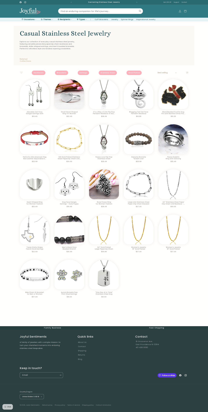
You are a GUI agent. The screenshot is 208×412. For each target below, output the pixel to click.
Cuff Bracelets (101, 19)
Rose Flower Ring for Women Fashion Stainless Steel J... (104, 203)
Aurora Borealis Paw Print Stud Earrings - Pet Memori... (69, 293)
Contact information (103, 405)
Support (176, 2)
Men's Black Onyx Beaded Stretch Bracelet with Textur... (69, 248)
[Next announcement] (137, 2)
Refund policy (47, 405)
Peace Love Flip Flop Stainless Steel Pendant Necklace (104, 158)
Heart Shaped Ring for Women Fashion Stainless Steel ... (34, 203)
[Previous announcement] (71, 2)
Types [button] (82, 19)
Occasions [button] (29, 19)
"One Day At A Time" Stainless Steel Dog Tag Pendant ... (104, 293)
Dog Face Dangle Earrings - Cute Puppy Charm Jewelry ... (69, 203)
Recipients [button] (65, 19)
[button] (185, 11)
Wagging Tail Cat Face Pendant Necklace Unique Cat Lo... (138, 113)
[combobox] (100, 10)
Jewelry (114, 19)
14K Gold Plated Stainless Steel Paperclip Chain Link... (69, 158)
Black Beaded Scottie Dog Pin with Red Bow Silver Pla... (173, 113)
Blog (80, 359)
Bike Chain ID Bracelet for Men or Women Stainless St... (34, 293)
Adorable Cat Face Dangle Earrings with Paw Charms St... (34, 113)
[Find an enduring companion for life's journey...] (140, 11)
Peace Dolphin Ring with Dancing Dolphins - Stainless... (173, 158)
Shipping (82, 350)
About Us (82, 342)
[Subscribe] (60, 375)
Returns (81, 355)
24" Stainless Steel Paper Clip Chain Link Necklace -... (173, 203)
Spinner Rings (127, 19)
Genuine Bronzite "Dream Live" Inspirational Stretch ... (139, 158)
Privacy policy (60, 405)
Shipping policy (88, 405)
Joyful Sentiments (33, 405)
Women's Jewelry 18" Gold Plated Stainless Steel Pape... (138, 248)
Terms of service (73, 405)
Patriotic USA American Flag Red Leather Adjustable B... (34, 158)
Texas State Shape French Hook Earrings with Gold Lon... (34, 248)
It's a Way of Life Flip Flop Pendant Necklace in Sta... (104, 113)
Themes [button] (47, 19)
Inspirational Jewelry (146, 19)
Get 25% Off (167, 2)
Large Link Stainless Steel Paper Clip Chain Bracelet (139, 203)
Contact (184, 2)
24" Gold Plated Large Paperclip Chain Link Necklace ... (104, 248)
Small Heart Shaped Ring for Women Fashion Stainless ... (69, 113)
